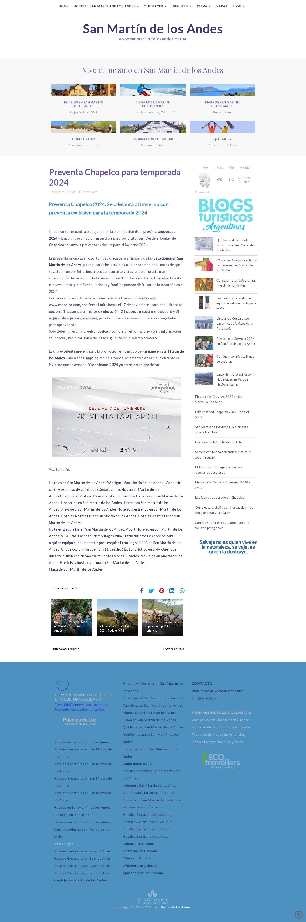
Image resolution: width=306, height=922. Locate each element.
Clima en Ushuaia (136, 858)
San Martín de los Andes (153, 28)
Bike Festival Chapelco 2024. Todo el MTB (114, 628)
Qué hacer (153, 6)
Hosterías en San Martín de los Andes (153, 698)
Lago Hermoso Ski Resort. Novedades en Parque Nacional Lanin (235, 379)
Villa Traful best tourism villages (87, 536)
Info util (180, 6)
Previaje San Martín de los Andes (80, 880)
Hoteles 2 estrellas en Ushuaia (147, 836)
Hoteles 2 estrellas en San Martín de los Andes (86, 529)
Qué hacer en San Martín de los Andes (153, 727)
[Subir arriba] (299, 915)
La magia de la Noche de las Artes (219, 442)
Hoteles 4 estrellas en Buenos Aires (82, 858)
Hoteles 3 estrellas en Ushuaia (147, 829)
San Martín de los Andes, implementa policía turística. (161, 626)
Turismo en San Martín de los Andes (151, 800)
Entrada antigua (173, 648)
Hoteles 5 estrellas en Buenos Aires (82, 851)
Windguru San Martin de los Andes (150, 785)
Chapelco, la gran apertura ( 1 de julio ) (92, 549)
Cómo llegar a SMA (138, 763)
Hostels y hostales (75, 562)
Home (64, 6)
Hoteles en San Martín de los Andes (78, 483)
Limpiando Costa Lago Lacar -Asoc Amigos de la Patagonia (234, 323)
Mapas (222, 6)
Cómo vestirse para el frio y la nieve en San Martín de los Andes (236, 265)
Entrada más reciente (65, 648)
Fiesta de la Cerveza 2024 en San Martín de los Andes (70, 626)
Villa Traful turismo (131, 536)
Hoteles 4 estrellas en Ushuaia (147, 822)
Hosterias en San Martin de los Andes (91, 503)
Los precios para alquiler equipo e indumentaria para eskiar (236, 303)
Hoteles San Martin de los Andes (105, 6)
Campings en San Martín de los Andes (153, 705)
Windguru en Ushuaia (140, 865)
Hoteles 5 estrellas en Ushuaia (147, 814)
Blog (237, 6)
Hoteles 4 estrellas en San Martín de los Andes (98, 516)
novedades (91, 192)
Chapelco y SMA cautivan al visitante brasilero (97, 496)
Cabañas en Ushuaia (139, 843)
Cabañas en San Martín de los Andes (82, 822)
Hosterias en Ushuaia (140, 851)
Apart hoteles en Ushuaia (143, 873)
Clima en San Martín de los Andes (149, 720)
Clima (202, 6)
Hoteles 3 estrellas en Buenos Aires (82, 866)
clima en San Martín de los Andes (119, 562)
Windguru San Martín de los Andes (135, 483)
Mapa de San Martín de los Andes (76, 569)
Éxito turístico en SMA (142, 549)
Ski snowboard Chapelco (143, 807)
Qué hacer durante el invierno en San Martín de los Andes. (235, 245)
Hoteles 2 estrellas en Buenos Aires (82, 873)
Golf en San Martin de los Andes (148, 793)
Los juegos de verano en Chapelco (220, 497)
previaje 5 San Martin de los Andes (89, 509)
